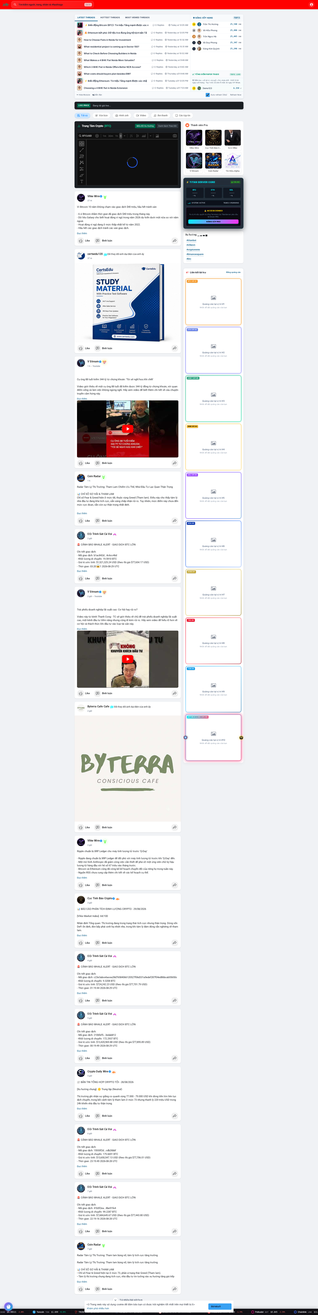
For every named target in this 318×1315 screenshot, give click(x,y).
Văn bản (103, 115)
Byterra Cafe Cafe (98, 706)
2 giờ (89, 538)
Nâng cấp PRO (213, 222)
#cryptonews (193, 249)
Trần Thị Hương (210, 24)
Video (142, 115)
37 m (89, 258)
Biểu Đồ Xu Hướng (145, 126)
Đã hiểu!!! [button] (216, 1306)
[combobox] (52, 4)
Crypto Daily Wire (97, 1071)
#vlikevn (190, 245)
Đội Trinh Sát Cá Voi (99, 534)
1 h (88, 366)
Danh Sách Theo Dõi (167, 126)
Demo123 (207, 88)
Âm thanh (162, 115)
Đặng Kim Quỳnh (211, 48)
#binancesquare (195, 254)
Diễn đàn (98, 95)
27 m (89, 200)
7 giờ (89, 1191)
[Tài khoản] (311, 4)
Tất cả (84, 115)
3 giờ (89, 903)
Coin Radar (94, 476)
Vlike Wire (93, 196)
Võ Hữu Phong (210, 30)
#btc (188, 259)
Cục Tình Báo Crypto (99, 898)
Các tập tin (184, 115)
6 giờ (89, 1133)
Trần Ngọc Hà (209, 36)
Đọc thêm (82, 233)
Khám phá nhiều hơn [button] (98, 1308)
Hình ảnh (124, 115)
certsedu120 (95, 254)
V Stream (93, 361)
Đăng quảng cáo (233, 272)
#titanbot (191, 240)
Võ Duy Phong (210, 42)
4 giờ (89, 960)
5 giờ (89, 1018)
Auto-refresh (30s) (219, 95)
